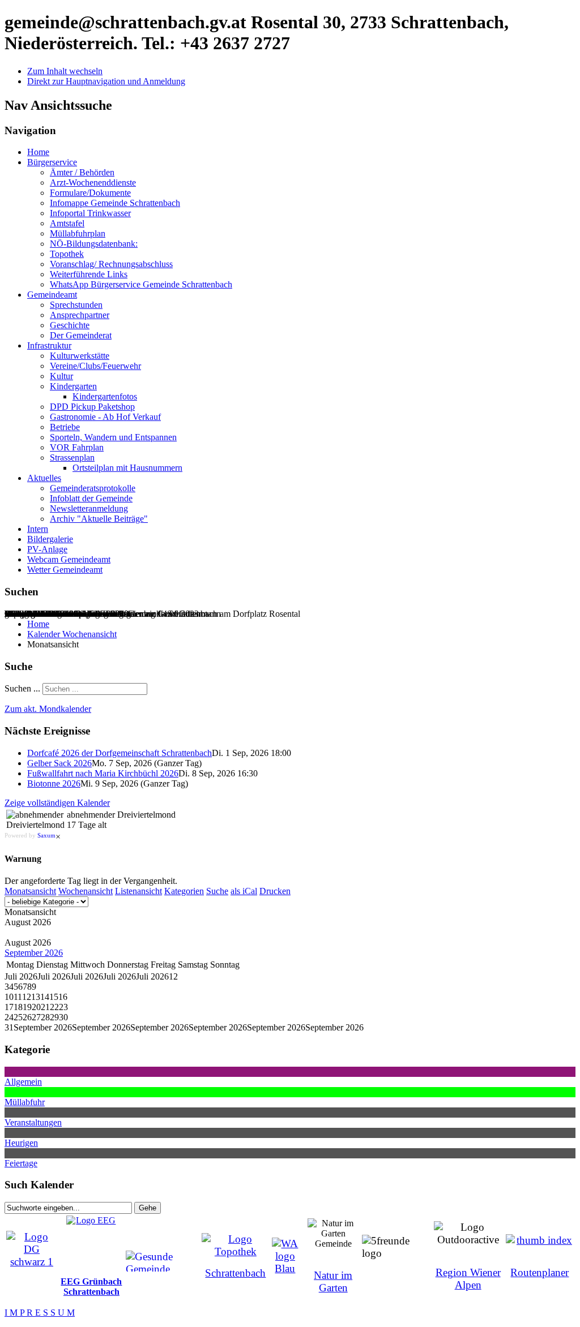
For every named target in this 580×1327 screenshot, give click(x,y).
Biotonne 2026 (53, 783)
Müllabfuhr (25, 1102)
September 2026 (34, 952)
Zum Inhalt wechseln (65, 71)
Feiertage (21, 1163)
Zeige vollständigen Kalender (57, 803)
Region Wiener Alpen (468, 1278)
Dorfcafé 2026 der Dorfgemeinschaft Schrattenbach (119, 753)
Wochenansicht (85, 891)
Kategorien (184, 891)
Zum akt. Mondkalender (48, 709)
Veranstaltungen (33, 1122)
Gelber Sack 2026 (59, 763)
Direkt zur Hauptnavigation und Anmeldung (106, 81)
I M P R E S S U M (40, 1312)
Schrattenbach (235, 1273)
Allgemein (23, 1081)
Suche (217, 891)
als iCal (244, 891)
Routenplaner (539, 1272)
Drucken (275, 891)
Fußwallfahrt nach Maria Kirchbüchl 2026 (102, 773)
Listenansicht (138, 891)
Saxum (46, 835)
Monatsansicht (30, 891)
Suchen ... (22, 688)
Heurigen (21, 1143)
